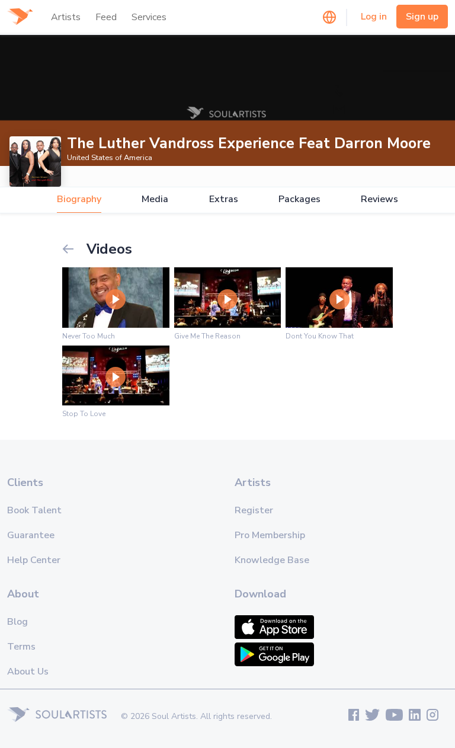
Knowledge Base (272, 560)
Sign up (422, 16)
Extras (223, 199)
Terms (21, 647)
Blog (17, 622)
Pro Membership (270, 535)
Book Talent (34, 510)
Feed (106, 17)
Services (149, 17)
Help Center (33, 560)
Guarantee (31, 535)
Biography (79, 199)
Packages (299, 199)
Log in (374, 16)
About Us (28, 671)
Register (254, 510)
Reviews (379, 199)
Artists (66, 17)
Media (155, 199)
